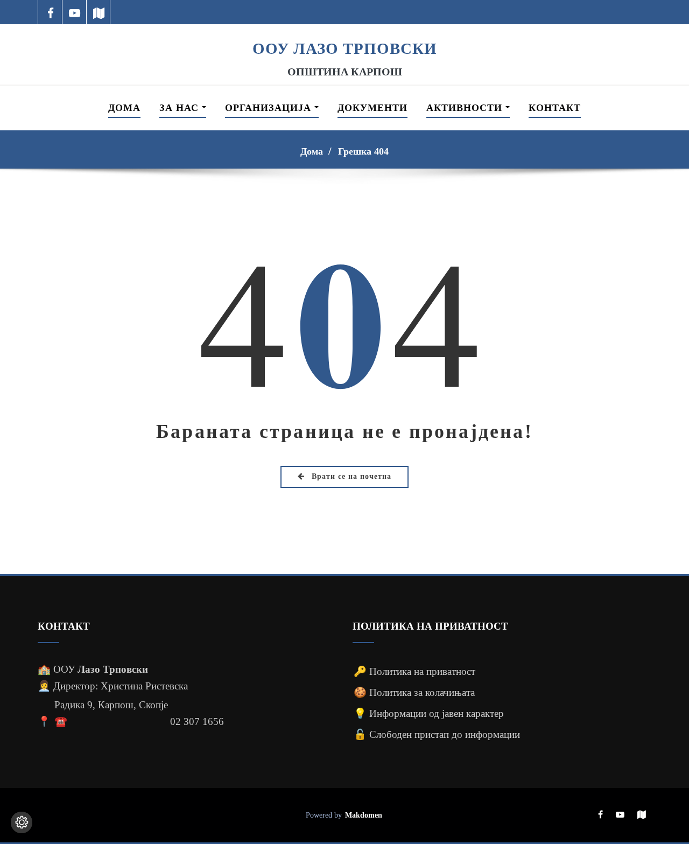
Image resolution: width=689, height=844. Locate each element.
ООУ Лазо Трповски (344, 48)
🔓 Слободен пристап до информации (437, 734)
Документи (372, 107)
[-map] (99, 12)
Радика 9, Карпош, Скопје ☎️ (111, 713)
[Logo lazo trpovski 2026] (344, 31)
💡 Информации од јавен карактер (429, 713)
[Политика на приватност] (21, 822)
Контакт (555, 107)
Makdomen (363, 815)
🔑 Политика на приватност (414, 671)
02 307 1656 (197, 721)
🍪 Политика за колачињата (414, 692)
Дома (124, 107)
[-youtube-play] (74, 12)
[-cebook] (50, 12)
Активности (465, 107)
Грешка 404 (363, 151)
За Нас (180, 107)
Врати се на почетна (350, 476)
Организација (269, 107)
